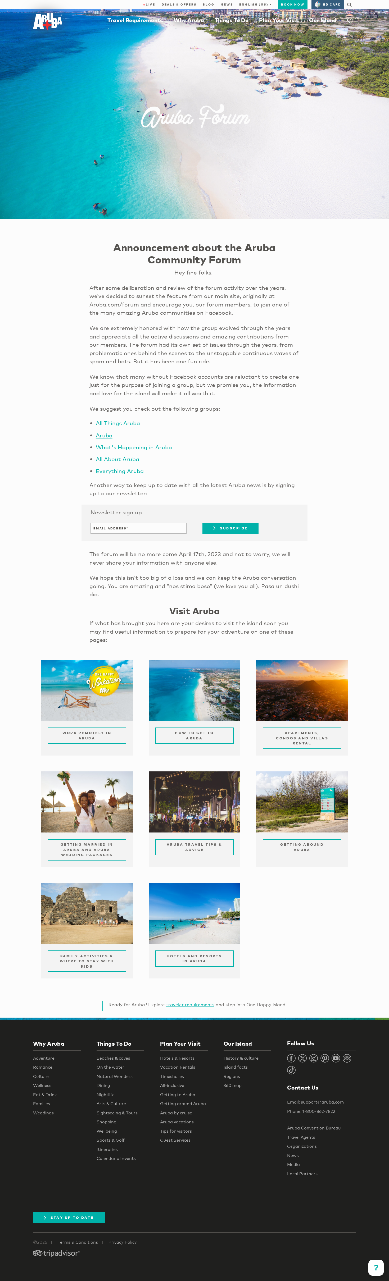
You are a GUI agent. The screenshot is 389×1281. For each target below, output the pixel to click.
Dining (103, 1085)
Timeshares (172, 1076)
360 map (233, 1085)
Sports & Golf (111, 1140)
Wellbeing (107, 1131)
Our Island (323, 20)
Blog (208, 4)
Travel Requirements (135, 20)
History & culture (241, 1058)
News (227, 4)
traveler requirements (190, 1004)
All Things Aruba (118, 423)
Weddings (43, 1112)
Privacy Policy (122, 1242)
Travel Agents (301, 1137)
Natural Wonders (115, 1076)
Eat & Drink (45, 1094)
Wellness (42, 1085)
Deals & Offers (179, 4)
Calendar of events (116, 1158)
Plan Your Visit (278, 20)
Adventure (44, 1058)
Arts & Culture (111, 1103)
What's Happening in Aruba (134, 447)
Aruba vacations (177, 1121)
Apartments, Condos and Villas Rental (302, 738)
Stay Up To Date (72, 1217)
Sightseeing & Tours (117, 1112)
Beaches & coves (113, 1058)
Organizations (302, 1146)
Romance (42, 1067)
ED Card (332, 4)
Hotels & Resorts (177, 1058)
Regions (232, 1076)
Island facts (236, 1067)
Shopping (106, 1121)
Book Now (292, 4)
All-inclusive (172, 1085)
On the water (110, 1067)
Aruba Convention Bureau (314, 1128)
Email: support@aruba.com (315, 1102)
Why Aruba (189, 20)
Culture (41, 1076)
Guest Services (175, 1140)
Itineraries (107, 1149)
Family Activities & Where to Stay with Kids (87, 961)
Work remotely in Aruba (86, 735)
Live (149, 4)
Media (293, 1164)
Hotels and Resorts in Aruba (194, 958)
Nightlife (106, 1094)
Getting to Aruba (177, 1094)
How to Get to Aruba (194, 735)
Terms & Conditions (78, 1242)
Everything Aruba (120, 471)
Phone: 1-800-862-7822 (311, 1111)
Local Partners (302, 1173)
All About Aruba (117, 459)
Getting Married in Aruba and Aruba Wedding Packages (87, 849)
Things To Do (231, 20)
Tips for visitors (176, 1131)
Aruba (104, 435)
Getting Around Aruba (302, 847)
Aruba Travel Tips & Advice (194, 847)
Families (41, 1103)
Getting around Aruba (183, 1103)
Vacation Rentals (177, 1067)
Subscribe (234, 528)
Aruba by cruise (176, 1112)
